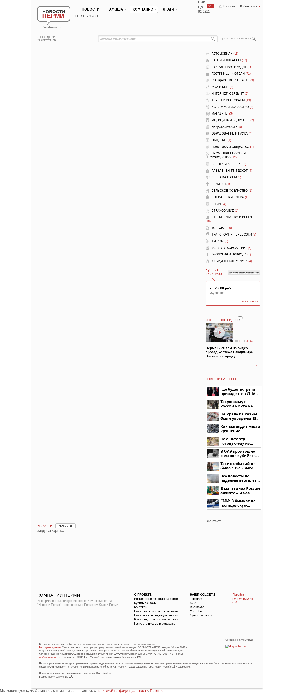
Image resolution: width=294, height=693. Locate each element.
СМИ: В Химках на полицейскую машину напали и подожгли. (238, 503)
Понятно (156, 691)
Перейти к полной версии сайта (242, 598)
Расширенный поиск (238, 38)
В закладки (229, 6)
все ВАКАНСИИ (250, 301)
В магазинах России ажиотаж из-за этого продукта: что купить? (240, 490)
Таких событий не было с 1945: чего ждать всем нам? (237, 466)
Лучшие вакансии (214, 272)
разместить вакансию (244, 272)
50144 (249, 341)
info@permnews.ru (49, 657)
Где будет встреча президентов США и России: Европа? (239, 391)
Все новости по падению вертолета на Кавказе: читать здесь (239, 478)
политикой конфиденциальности (122, 691)
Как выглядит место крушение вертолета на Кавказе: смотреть (240, 428)
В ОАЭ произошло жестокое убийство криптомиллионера (239, 453)
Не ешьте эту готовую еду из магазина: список (237, 441)
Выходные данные (50, 647)
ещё (256, 365)
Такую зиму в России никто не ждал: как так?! (236, 404)
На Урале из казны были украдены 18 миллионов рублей (239, 416)
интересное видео (222, 320)
